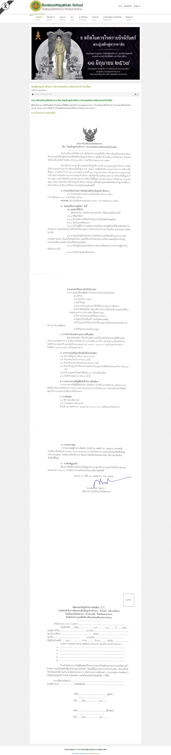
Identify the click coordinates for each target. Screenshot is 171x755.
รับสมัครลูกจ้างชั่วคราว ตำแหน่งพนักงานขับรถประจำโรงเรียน (61, 86)
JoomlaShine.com (93, 753)
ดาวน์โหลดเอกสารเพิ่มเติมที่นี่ (43, 113)
